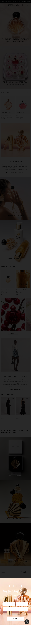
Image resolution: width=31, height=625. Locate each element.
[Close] (29, 579)
